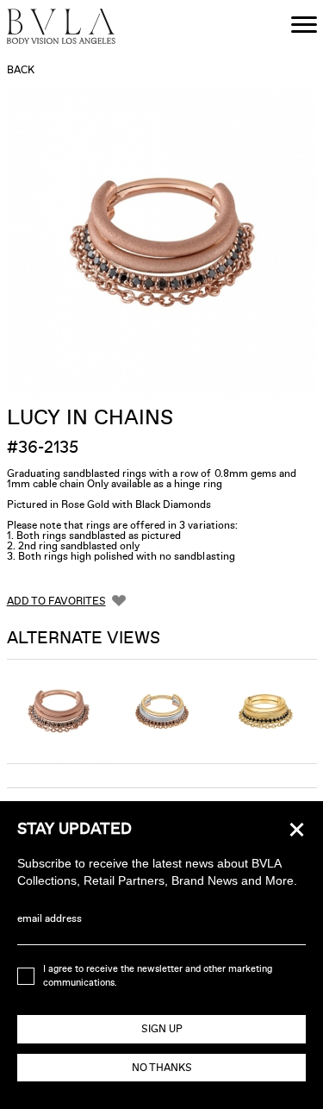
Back (20, 70)
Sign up (162, 1029)
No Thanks (162, 1068)
